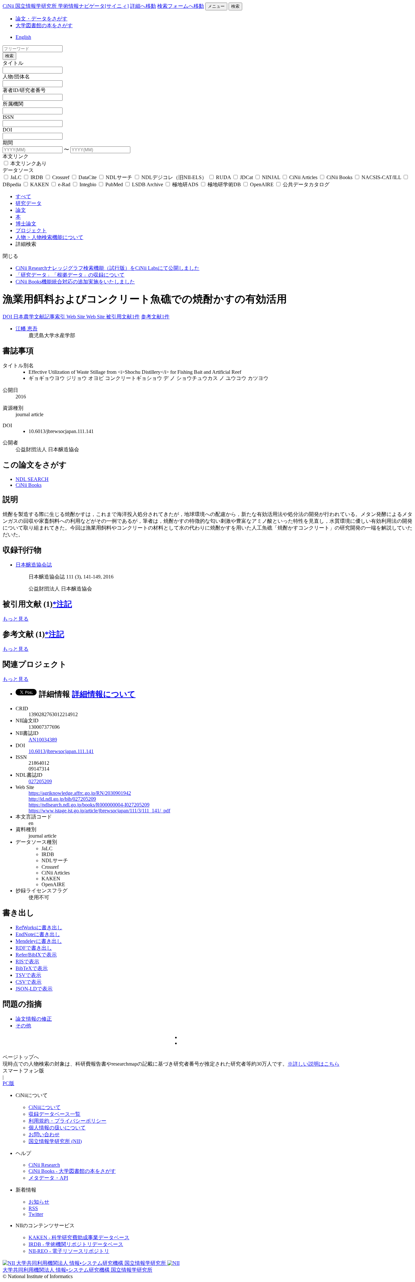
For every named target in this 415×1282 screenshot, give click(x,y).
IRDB (36, 177)
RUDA (223, 177)
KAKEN (39, 184)
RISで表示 (27, 961)
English (23, 37)
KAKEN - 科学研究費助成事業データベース (79, 1237)
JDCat (246, 177)
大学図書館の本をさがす (44, 25)
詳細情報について (104, 694)
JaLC (16, 177)
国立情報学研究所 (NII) (55, 1141)
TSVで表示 (28, 975)
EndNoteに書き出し (38, 934)
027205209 (40, 781)
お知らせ (39, 1202)
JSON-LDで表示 (34, 988)
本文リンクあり (28, 163)
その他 (23, 1025)
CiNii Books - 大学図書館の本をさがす (72, 1171)
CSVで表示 (29, 982)
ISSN (8, 117)
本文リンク (16, 156)
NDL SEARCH (32, 479)
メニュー (216, 6)
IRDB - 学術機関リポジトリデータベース (76, 1244)
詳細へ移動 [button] (143, 6)
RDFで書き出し (34, 948)
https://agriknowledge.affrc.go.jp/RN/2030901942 (80, 793)
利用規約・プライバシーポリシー (67, 1121)
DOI (7, 129)
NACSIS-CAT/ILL (381, 177)
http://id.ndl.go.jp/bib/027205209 (62, 799)
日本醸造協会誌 (34, 564)
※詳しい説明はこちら (313, 1064)
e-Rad (64, 184)
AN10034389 (43, 739)
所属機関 (13, 104)
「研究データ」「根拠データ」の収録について (70, 275)
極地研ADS (185, 184)
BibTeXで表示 (32, 968)
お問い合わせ (44, 1134)
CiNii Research (44, 1165)
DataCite (87, 177)
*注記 (62, 604)
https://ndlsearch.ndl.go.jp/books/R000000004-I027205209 (89, 804)
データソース (18, 170)
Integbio (88, 184)
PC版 (8, 1083)
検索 (235, 6)
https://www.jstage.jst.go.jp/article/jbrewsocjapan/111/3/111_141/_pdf (99, 810)
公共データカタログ (305, 184)
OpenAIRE (262, 184)
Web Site (76, 316)
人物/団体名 (16, 76)
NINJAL (271, 177)
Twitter (36, 1214)
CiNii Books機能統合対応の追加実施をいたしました (75, 281)
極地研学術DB (224, 184)
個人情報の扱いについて (57, 1127)
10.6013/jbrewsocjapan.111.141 (61, 751)
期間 (8, 142)
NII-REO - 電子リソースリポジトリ (69, 1251)
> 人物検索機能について (55, 237)
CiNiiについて (45, 1107)
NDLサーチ (119, 177)
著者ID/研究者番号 (24, 90)
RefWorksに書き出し (39, 927)
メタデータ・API (48, 1178)
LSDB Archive (147, 184)
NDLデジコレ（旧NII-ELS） (174, 177)
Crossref (61, 177)
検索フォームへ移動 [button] (180, 6)
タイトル (13, 63)
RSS (33, 1208)
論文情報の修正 (34, 1019)
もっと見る (16, 619)
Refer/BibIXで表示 (36, 954)
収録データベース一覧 (54, 1114)
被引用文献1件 (123, 316)
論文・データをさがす (41, 18)
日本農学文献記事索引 (39, 316)
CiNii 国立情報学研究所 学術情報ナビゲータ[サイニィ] (66, 6)
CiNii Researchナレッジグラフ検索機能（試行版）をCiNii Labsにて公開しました (107, 268)
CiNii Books (339, 177)
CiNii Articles (303, 177)
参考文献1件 (155, 316)
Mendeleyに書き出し (39, 941)
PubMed (114, 184)
